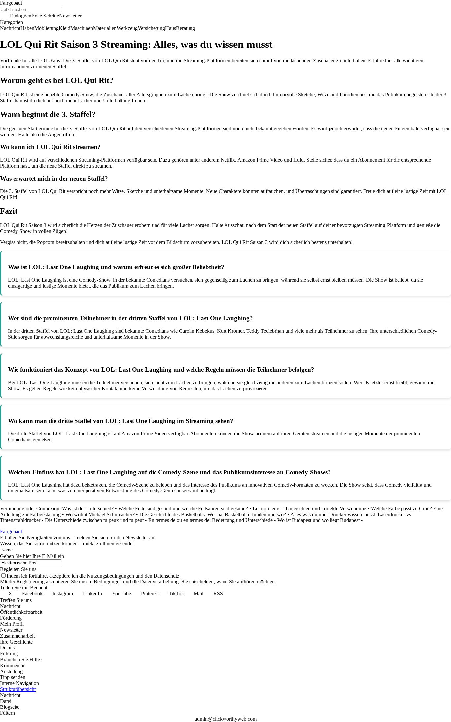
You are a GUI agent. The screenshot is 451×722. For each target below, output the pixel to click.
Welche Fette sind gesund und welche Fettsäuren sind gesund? (183, 508)
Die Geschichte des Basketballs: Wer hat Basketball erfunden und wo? (212, 514)
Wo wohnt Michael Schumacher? (100, 514)
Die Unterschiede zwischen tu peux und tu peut (94, 520)
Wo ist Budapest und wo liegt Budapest (318, 520)
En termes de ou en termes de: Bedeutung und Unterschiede (210, 520)
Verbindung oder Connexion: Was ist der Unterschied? (57, 508)
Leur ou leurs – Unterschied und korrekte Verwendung (309, 508)
